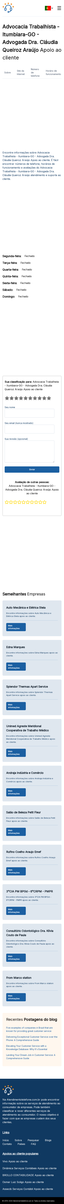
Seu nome (10, 407)
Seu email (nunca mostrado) (19, 423)
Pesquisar (33, 1140)
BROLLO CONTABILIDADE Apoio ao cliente (28, 1175)
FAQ (33, 1144)
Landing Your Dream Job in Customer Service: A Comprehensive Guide (30, 1057)
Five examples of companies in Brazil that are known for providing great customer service (29, 1029)
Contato (7, 1144)
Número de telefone (35, 72)
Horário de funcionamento (53, 72)
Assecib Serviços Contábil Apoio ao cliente (27, 1189)
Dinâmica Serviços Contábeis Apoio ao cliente (29, 1168)
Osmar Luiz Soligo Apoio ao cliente (23, 1182)
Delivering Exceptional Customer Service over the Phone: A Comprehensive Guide (31, 1038)
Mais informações (14, 627)
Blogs (48, 1140)
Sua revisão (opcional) (16, 439)
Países (21, 1144)
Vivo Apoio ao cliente (14, 1161)
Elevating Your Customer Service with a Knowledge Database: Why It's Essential (26, 1048)
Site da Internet (21, 72)
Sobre (7, 72)
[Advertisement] (32, 116)
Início (5, 1140)
